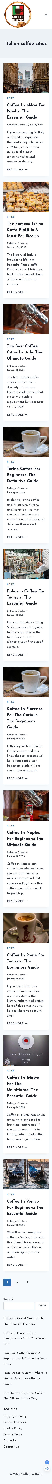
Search (8, 1299)
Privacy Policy (13, 1434)
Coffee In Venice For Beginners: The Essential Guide (25, 1208)
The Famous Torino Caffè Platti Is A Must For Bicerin (25, 230)
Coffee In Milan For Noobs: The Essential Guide (26, 111)
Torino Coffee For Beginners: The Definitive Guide (23, 475)
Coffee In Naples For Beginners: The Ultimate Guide (25, 839)
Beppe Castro (17, 125)
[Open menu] (46, 14)
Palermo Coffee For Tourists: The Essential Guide (26, 597)
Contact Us (11, 1446)
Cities (10, 98)
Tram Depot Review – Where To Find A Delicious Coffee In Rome (25, 1378)
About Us (9, 1440)
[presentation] (26, 78)
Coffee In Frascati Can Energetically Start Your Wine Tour (24, 1339)
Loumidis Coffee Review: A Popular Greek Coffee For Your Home (25, 1359)
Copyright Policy (14, 1416)
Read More (17, 170)
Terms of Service (14, 1422)
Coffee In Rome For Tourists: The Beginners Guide (25, 961)
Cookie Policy (12, 1428)
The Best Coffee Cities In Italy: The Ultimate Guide (24, 352)
